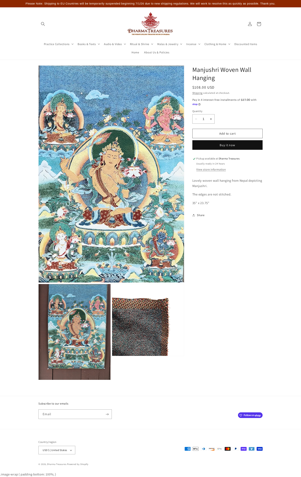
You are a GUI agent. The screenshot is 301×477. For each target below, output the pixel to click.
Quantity (197, 111)
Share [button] (200, 215)
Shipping (197, 92)
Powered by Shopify (77, 464)
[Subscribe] (107, 414)
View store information (211, 169)
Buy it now (227, 145)
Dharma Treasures (56, 464)
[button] (42, 24)
